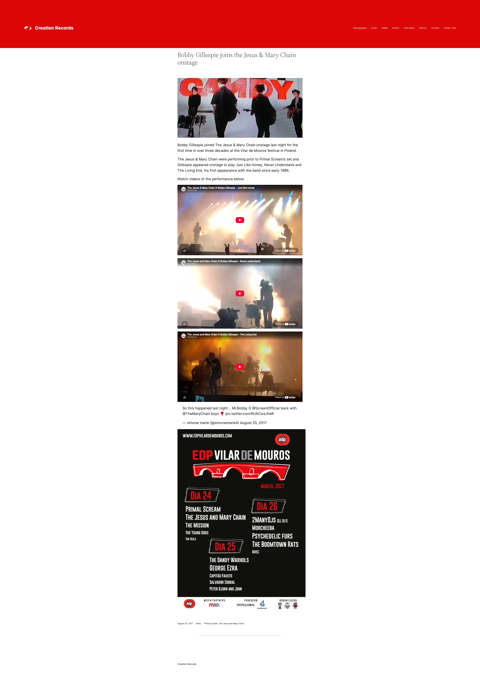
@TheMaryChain (196, 414)
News (198, 623)
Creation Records (54, 28)
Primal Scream (211, 623)
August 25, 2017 (253, 423)
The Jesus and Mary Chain (231, 623)
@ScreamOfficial (266, 408)
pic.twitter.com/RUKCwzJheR (249, 414)
